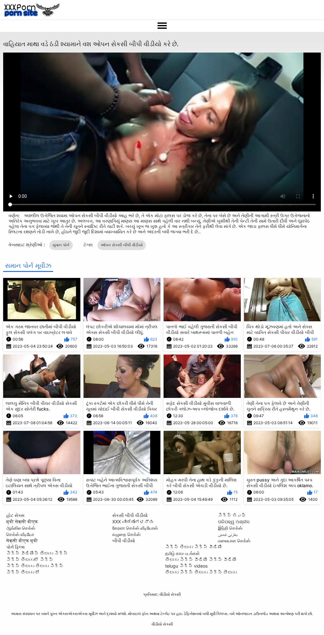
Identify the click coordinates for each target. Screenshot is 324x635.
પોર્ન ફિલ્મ (15, 547)
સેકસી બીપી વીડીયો (130, 515)
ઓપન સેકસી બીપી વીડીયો (122, 244)
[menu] (162, 26)
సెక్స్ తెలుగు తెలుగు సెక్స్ (34, 566)
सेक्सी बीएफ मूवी (22, 540)
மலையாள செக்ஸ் (234, 540)
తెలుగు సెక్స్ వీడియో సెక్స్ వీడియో (201, 559)
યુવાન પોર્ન (61, 244)
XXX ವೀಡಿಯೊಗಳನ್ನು (132, 521)
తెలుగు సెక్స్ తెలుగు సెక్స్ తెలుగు (201, 572)
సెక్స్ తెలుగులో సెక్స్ (29, 559)
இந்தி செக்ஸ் (230, 528)
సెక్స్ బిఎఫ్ (232, 515)
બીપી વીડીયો (123, 540)
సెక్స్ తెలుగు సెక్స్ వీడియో (193, 547)
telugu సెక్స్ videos (186, 566)
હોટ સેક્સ (15, 515)
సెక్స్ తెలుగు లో (23, 572)
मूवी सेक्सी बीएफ (22, 521)
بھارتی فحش (228, 534)
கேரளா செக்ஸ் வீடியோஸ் (135, 528)
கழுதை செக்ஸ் (126, 534)
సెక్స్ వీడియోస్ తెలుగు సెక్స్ (37, 553)
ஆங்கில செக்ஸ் (20, 528)
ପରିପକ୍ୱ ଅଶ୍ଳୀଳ (234, 521)
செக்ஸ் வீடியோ (20, 534)
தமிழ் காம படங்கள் (182, 553)
